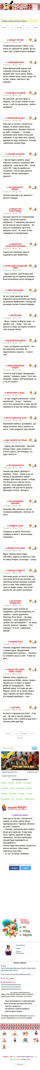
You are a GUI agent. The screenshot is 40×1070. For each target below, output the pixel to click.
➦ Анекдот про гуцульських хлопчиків (15, 245)
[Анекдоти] (14, 6)
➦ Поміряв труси (15, 642)
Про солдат (22, 793)
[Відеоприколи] (25, 1040)
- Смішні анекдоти (19, 953)
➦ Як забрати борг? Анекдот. (15, 188)
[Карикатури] (4, 1040)
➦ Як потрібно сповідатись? (15, 602)
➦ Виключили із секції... (15, 393)
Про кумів (11, 783)
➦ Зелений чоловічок (15, 154)
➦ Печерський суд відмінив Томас (15, 267)
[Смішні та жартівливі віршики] (36, 1040)
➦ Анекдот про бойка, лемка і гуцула (15, 670)
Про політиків (13, 793)
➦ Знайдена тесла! (15, 526)
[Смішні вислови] (4, 1046)
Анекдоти (4, 21)
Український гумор (14, 21)
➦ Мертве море (15, 315)
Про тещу (29, 793)
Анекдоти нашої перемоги (9, 776)
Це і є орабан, (10, 978)
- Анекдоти (18, 948)
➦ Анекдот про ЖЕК (15, 40)
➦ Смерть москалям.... (15, 290)
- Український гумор (20, 945)
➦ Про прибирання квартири (15, 502)
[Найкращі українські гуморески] (25, 1033)
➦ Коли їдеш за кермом (15, 93)
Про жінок (18, 783)
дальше (35, 27)
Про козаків (19, 799)
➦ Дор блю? (15, 707)
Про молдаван (27, 783)
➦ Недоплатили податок (15, 340)
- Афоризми (18, 951)
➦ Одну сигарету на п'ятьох (15, 440)
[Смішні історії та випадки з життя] (36, 1033)
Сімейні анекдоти (29, 799)
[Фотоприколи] (15, 1033)
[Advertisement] (20, 14)
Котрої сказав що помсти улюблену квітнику (18, 974)
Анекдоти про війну (32, 772)
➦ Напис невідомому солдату (15, 367)
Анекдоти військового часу (9, 772)
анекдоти (29, 1016)
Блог (28, 1059)
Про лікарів (29, 788)
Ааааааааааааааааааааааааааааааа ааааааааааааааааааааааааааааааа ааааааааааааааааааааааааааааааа (11, 987)
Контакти (23, 1059)
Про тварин (4, 793)
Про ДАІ (13, 788)
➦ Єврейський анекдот (15, 118)
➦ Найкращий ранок (15, 62)
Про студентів (20, 788)
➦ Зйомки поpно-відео (15, 548)
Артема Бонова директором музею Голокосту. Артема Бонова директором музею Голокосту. (18, 969)
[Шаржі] (15, 1040)
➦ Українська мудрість (15, 570)
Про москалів (4, 788)
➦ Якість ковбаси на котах (15, 418)
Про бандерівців (5, 799)
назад (4, 27)
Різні (13, 799)
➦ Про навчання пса (15, 465)
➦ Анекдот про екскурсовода (15, 210)
